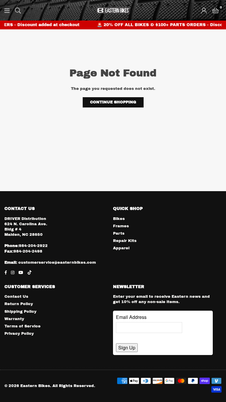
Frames (121, 226)
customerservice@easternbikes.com (56, 262)
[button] (216, 10)
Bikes (119, 219)
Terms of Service (22, 326)
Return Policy (18, 304)
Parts (118, 233)
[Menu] (7, 10)
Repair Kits (125, 241)
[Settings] (204, 10)
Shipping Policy (20, 312)
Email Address (131, 317)
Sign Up (126, 347)
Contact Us (16, 297)
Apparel (121, 248)
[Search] (18, 10)
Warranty (14, 319)
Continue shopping (113, 102)
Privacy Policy (19, 334)
